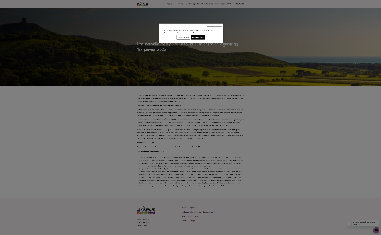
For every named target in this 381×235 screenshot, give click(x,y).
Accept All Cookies (198, 37)
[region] (191, 33)
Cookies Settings (183, 37)
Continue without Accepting (214, 26)
